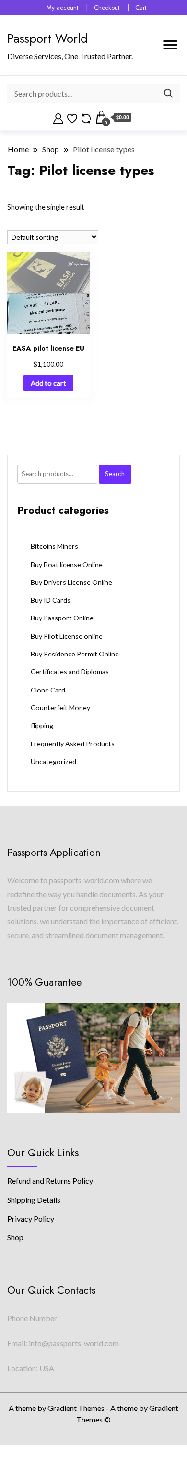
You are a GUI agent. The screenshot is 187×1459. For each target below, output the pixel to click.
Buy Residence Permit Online (75, 654)
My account (62, 7)
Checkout (106, 7)
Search (115, 474)
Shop (15, 1237)
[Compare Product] (86, 117)
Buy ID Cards (50, 600)
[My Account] (58, 117)
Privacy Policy (30, 1218)
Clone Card (48, 690)
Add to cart (48, 383)
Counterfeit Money (60, 708)
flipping (42, 725)
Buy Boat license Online (67, 564)
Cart (140, 7)
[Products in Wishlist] (72, 117)
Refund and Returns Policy (50, 1180)
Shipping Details (33, 1199)
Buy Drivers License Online (71, 582)
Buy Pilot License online (67, 636)
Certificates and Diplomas (70, 672)
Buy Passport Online (62, 618)
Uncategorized (53, 761)
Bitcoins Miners (54, 546)
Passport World (47, 38)
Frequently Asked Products (73, 744)
